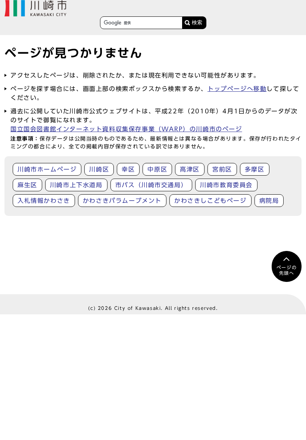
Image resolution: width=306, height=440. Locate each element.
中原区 (157, 169)
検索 (197, 22)
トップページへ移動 (236, 89)
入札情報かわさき (44, 201)
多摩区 (255, 169)
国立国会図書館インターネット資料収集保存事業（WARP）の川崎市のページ (126, 129)
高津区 (190, 169)
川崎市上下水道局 (76, 185)
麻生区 (27, 185)
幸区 (128, 169)
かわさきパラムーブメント (122, 201)
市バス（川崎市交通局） (151, 185)
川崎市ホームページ (47, 169)
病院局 (269, 201)
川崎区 (99, 169)
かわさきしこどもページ (210, 201)
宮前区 (222, 169)
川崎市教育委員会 (226, 185)
